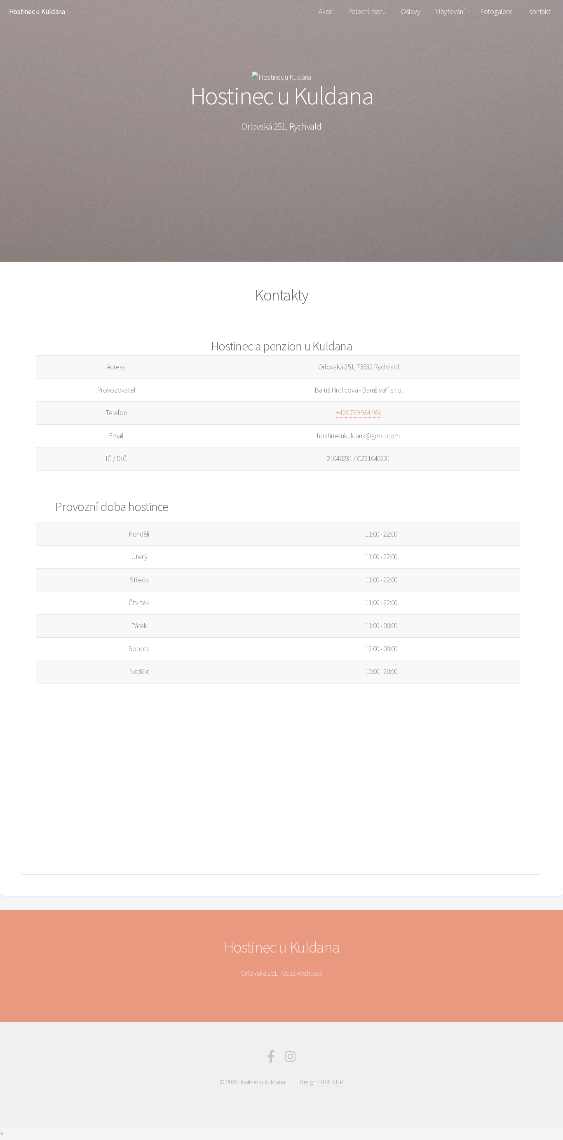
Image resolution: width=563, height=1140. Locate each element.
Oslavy (410, 11)
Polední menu (367, 11)
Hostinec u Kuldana (37, 11)
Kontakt (539, 11)
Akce (325, 11)
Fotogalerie (496, 11)
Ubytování (450, 11)
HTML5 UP (330, 1082)
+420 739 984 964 (358, 412)
